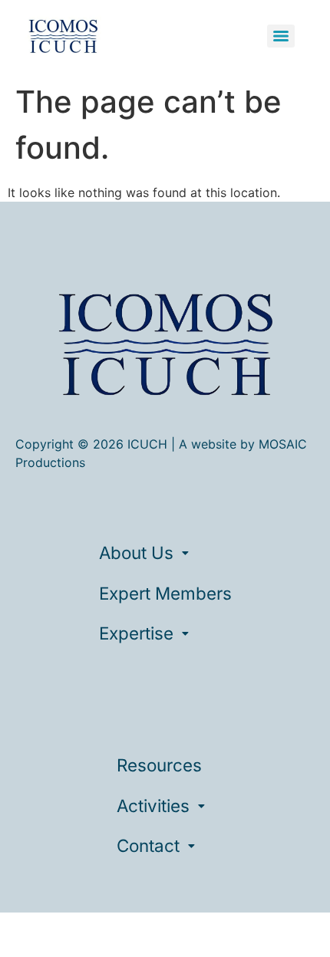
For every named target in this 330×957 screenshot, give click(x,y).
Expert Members (165, 593)
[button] (165, 553)
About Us (136, 552)
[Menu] (281, 36)
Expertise (136, 633)
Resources (159, 765)
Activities (153, 805)
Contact (148, 845)
